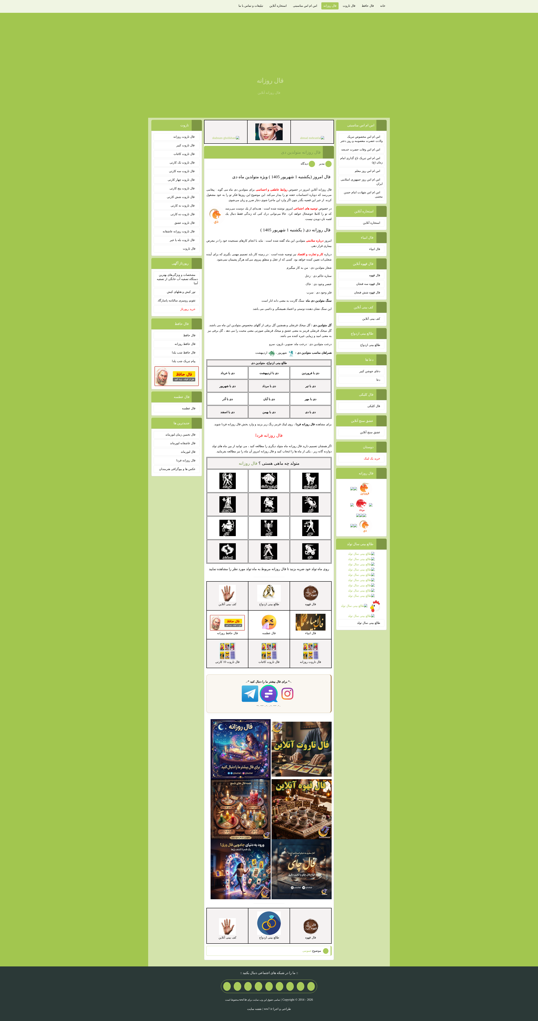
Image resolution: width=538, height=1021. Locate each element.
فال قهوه (374, 275)
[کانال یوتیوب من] (237, 986)
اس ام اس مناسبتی (305, 5)
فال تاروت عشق (184, 222)
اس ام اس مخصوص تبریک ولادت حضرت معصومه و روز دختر (361, 139)
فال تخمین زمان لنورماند (180, 434)
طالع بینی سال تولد (368, 622)
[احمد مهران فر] (312, 137)
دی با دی (310, 412)
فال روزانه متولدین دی (301, 152)
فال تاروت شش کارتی (181, 197)
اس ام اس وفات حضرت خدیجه (360, 149)
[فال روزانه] (241, 748)
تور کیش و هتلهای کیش (181, 291)
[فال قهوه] (302, 808)
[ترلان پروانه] (269, 131)
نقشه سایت (254, 1009)
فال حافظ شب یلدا (183, 352)
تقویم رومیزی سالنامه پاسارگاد (176, 300)
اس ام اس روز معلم (367, 171)
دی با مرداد (269, 386)
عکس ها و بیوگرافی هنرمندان (177, 469)
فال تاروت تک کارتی (182, 162)
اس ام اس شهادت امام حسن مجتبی (363, 194)
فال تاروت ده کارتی (182, 214)
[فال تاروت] (302, 748)
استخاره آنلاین (278, 5)
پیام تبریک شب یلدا (183, 361)
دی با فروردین (310, 373)
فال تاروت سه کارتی (182, 171)
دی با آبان (269, 399)
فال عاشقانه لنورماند (182, 443)
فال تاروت (349, 5)
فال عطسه (188, 408)
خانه (382, 5)
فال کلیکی (373, 406)
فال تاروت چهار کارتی (181, 179)
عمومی (306, 950)
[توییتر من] (258, 986)
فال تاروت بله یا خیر (182, 240)
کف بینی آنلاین (371, 318)
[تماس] (269, 986)
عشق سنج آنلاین (370, 432)
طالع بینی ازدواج (370, 345)
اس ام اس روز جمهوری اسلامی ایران (362, 181)
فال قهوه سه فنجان (368, 283)
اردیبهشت (261, 352)
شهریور (283, 352)
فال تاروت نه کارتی (183, 205)
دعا (378, 379)
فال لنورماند (188, 451)
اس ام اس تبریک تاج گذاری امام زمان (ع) (361, 160)
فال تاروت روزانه (184, 136)
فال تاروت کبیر (185, 145)
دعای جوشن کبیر (369, 371)
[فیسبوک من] (290, 986)
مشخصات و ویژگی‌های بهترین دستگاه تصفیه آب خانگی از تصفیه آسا (177, 279)
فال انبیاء (374, 249)
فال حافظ (368, 5)
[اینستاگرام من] (279, 986)
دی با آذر (227, 399)
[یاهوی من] (311, 986)
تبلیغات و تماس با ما (251, 5)
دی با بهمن (269, 412)
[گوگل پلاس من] (248, 986)
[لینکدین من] (227, 986)
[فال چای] (302, 868)
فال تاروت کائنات (184, 154)
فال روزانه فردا (185, 460)
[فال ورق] (241, 868)
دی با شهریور (227, 386)
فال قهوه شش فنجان (367, 292)
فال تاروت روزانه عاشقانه (179, 231)
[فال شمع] (241, 808)
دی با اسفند (227, 412)
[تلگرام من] (300, 986)
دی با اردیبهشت (269, 373)
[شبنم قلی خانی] (225, 137)
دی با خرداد (228, 373)
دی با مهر (310, 399)
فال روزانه (329, 5)
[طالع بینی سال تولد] (361, 585)
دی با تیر (310, 386)
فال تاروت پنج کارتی (182, 188)
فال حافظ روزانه (185, 344)
